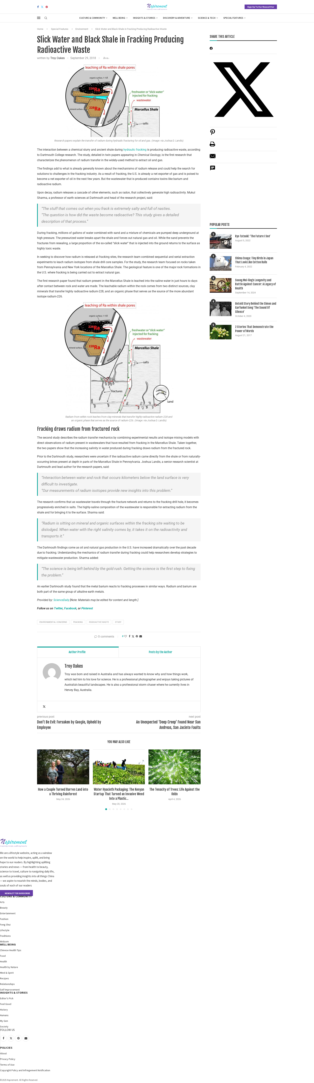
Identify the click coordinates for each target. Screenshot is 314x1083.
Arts (2, 902)
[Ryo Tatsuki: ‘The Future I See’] (221, 241)
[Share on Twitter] (133, 636)
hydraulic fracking (134, 149)
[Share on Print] (212, 146)
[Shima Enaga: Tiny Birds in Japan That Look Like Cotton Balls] (221, 263)
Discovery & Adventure (176, 17)
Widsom (4, 941)
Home (40, 29)
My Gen (4, 1021)
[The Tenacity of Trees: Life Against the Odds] (174, 766)
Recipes (4, 978)
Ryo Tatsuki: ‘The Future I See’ (252, 236)
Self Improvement (10, 989)
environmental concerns (53, 622)
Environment (81, 29)
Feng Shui (5, 924)
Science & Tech (207, 17)
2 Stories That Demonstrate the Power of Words (254, 329)
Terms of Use (7, 1064)
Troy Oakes (57, 58)
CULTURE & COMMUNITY (16, 896)
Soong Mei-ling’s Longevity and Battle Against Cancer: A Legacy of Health (255, 284)
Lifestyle (4, 930)
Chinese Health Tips (10, 950)
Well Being (119, 17)
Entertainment (7, 913)
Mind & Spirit (7, 972)
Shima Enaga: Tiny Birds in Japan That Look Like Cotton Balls (254, 260)
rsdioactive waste (99, 622)
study (118, 622)
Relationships (7, 984)
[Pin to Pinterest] (137, 636)
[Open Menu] (38, 17)
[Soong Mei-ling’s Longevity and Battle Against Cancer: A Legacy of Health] (221, 285)
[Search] (46, 18)
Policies (6, 1047)
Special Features (233, 17)
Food (3, 956)
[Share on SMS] (213, 170)
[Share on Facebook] (129, 636)
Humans (4, 1015)
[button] (42, 780)
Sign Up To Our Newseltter (260, 6)
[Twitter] (42, 6)
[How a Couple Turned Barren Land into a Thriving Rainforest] (63, 766)
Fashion (4, 919)
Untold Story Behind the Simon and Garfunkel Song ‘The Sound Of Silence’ (255, 308)
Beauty (4, 907)
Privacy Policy (7, 1059)
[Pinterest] (46, 6)
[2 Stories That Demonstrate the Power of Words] (221, 332)
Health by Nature (9, 967)
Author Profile (77, 652)
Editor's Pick (6, 998)
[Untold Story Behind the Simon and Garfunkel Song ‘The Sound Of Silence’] (221, 309)
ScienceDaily (61, 600)
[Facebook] (38, 6)
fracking (78, 622)
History (4, 1009)
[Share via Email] (140, 636)
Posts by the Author (160, 652)
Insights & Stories (144, 17)
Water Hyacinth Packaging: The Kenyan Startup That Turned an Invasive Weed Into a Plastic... (119, 794)
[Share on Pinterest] (213, 134)
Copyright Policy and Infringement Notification (25, 1070)
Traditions (5, 936)
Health (3, 961)
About (3, 1053)
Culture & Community (92, 17)
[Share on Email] (213, 158)
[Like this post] (125, 636)
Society (4, 1026)
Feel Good (5, 1004)
